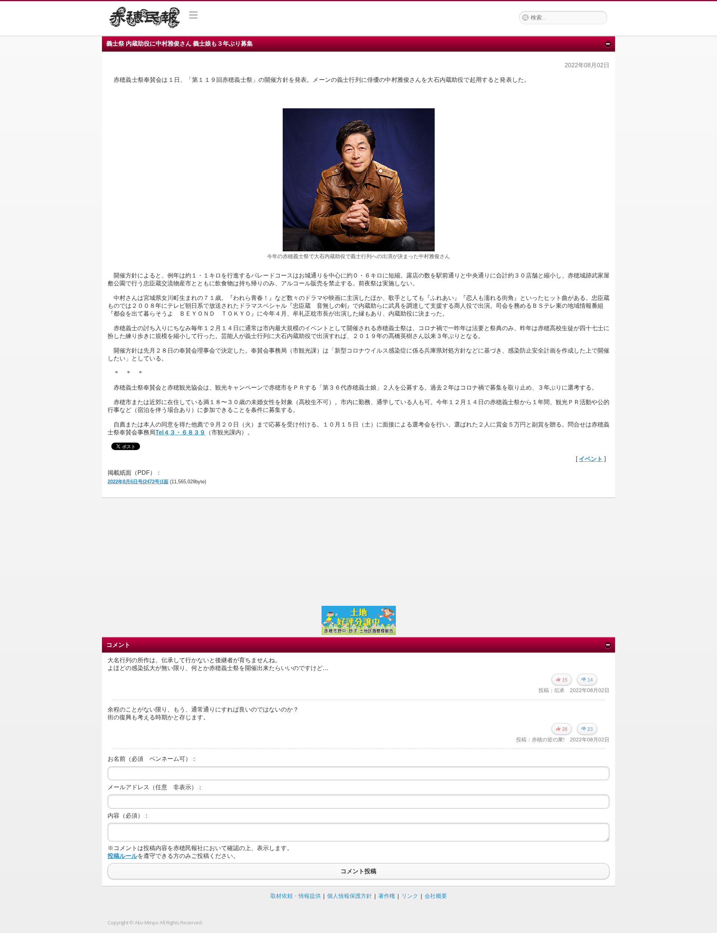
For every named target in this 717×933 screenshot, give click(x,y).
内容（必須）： (128, 815)
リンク (409, 895)
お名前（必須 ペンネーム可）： (152, 759)
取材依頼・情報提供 (295, 895)
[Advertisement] (332, 551)
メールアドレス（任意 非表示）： (155, 787)
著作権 (386, 895)
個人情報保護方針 (349, 895)
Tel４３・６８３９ (180, 432)
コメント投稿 (358, 871)
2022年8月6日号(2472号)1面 (138, 481)
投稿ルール (122, 856)
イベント (591, 459)
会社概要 (436, 895)
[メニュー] (193, 15)
